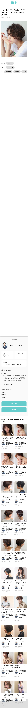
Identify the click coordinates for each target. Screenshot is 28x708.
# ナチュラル (10, 67)
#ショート (17, 71)
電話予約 (14, 412)
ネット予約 (14, 406)
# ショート (10, 63)
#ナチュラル (8, 71)
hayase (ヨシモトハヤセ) (16, 348)
